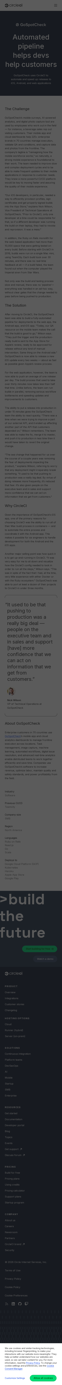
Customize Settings (15, 1378)
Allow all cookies (43, 1377)
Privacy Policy (33, 1363)
